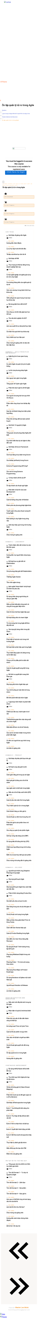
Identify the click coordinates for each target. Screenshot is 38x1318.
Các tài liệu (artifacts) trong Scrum (17, 460)
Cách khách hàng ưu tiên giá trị (16, 811)
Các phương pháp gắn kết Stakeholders (19, 571)
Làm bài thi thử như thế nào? (15, 1207)
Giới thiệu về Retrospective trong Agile (18, 1102)
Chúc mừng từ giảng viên (14, 535)
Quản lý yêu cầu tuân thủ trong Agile (17, 800)
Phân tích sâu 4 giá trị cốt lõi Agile (19, 388)
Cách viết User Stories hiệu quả (16, 927)
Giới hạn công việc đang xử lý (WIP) (17, 836)
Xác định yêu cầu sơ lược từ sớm (16, 901)
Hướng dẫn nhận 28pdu (13, 243)
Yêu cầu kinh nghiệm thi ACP (18, 318)
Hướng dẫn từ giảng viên (14, 1058)
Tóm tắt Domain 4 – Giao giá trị (16, 1193)
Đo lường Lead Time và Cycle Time (17, 1026)
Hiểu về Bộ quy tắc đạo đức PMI (16, 1148)
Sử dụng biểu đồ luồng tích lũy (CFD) (17, 841)
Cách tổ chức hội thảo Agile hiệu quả (17, 612)
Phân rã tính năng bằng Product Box (20, 893)
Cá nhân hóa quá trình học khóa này (17, 331)
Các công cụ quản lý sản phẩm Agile (17, 830)
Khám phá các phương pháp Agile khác (18, 505)
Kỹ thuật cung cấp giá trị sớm (18, 767)
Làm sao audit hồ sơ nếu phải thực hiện (18, 326)
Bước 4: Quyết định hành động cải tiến (18, 1129)
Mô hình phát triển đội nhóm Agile (17, 697)
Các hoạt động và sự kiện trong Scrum (18, 455)
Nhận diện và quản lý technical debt (20, 1010)
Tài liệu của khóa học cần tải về (16, 254)
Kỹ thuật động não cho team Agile (17, 617)
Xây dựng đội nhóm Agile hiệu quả (17, 684)
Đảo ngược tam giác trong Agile (16, 378)
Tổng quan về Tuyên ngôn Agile (16, 384)
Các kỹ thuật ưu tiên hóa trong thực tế (18, 817)
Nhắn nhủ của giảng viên (14, 1154)
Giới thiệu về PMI (14, 258)
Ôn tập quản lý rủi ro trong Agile (16, 1053)
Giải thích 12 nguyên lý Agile (17, 425)
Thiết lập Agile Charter (13, 577)
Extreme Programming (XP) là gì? (17, 466)
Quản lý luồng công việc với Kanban (17, 499)
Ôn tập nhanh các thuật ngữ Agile (17, 485)
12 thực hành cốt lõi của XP (17, 478)
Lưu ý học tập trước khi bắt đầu (16, 248)
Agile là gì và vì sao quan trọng (18, 356)
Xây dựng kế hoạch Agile (16, 879)
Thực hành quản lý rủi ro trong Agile (17, 805)
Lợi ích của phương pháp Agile (18, 370)
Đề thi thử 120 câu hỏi (13, 1226)
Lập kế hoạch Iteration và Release (17, 985)
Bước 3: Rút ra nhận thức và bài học (17, 1123)
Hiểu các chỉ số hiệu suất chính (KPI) (20, 792)
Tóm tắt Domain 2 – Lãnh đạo (15, 1182)
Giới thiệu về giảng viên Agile (17, 235)
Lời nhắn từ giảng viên (13, 748)
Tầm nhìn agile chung (13, 582)
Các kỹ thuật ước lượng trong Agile (17, 914)
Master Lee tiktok (21, 1307)
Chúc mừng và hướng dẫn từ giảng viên (18, 860)
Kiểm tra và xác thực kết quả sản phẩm (18, 855)
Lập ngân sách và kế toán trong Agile (18, 788)
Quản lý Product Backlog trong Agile (17, 933)
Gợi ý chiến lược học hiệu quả (15, 337)
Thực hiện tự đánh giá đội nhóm (16, 1142)
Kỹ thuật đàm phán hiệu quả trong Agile (19, 647)
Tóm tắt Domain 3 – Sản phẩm (16, 1188)
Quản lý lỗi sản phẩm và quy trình (16, 1032)
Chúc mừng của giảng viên (14, 1212)
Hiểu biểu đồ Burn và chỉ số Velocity (17, 727)
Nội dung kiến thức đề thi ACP (18, 304)
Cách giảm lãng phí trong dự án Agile (18, 775)
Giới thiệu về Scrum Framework (18, 447)
